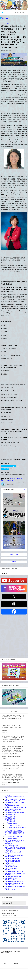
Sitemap (16, 963)
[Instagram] (17, 12)
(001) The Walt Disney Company (19, 23)
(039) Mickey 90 (10, 880)
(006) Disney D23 (10, 811)
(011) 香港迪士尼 (8, 23)
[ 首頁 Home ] (4, 963)
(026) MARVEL (9, 857)
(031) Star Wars (9, 865)
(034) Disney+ (9, 870)
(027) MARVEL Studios (12, 858)
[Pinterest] (23, 12)
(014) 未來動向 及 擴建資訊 (13, 825)
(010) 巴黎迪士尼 (10, 818)
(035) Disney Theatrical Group (14, 871)
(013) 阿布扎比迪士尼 (11, 823)
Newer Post (14, 554)
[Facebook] (15, 12)
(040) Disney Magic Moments (14, 881)
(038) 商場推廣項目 (11, 878)
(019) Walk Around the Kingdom (14, 840)
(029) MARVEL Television (13, 862)
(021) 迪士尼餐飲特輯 (11, 845)
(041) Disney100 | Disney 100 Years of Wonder (14, 884)
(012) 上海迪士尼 (10, 822)
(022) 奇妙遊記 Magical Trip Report (15, 847)
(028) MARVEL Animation (13, 860)
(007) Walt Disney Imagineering (14, 812)
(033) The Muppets (10, 868)
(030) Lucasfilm (9, 863)
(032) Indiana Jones (11, 866)
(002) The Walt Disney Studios (14, 801)
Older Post (14, 558)
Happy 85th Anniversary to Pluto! (13, 531)
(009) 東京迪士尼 (10, 816)
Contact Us (16, 965)
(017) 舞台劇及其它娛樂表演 (13, 836)
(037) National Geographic (13, 876)
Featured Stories (10, 889)
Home (2, 23)
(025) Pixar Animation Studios (14, 855)
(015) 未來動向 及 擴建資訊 (13, 831)
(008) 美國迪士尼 (10, 814)
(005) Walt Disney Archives (13, 809)
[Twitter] (20, 12)
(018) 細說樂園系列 (11, 838)
